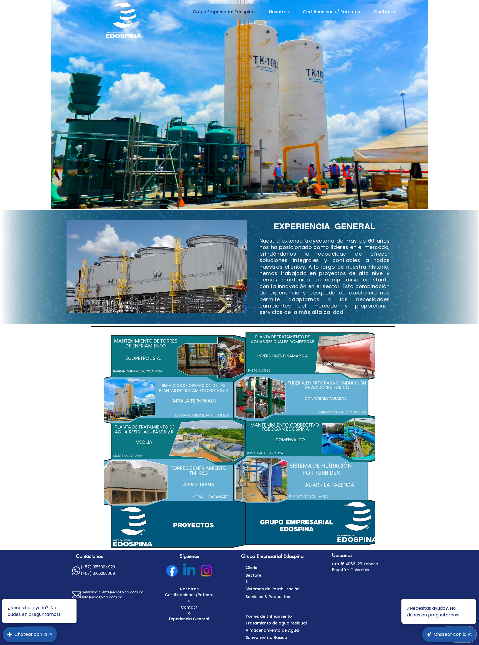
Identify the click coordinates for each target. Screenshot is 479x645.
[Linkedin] (189, 570)
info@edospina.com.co (102, 597)
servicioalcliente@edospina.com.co (112, 592)
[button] (239, 104)
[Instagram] (206, 570)
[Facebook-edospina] (172, 570)
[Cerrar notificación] (71, 604)
